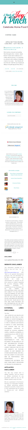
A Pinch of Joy (15, 15)
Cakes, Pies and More (17, 71)
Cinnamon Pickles (16, 183)
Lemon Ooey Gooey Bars (16, 178)
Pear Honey (16, 187)
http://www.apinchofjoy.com (12, 272)
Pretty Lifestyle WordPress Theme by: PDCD (18, 428)
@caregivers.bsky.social (16, 160)
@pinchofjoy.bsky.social (13, 157)
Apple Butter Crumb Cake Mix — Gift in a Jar (14, 43)
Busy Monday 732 (14, 217)
